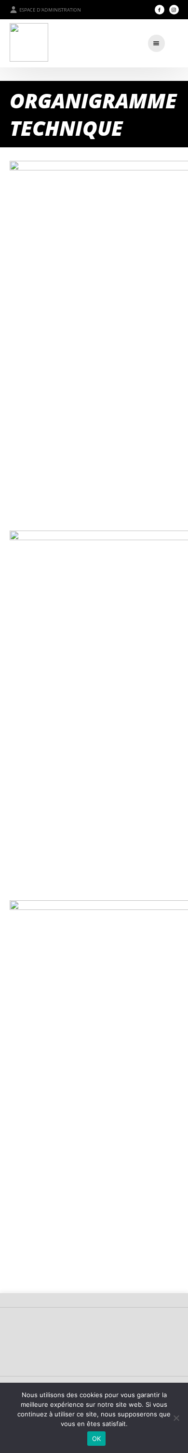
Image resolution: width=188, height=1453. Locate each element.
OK (96, 1438)
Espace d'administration (50, 10)
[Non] (176, 1418)
